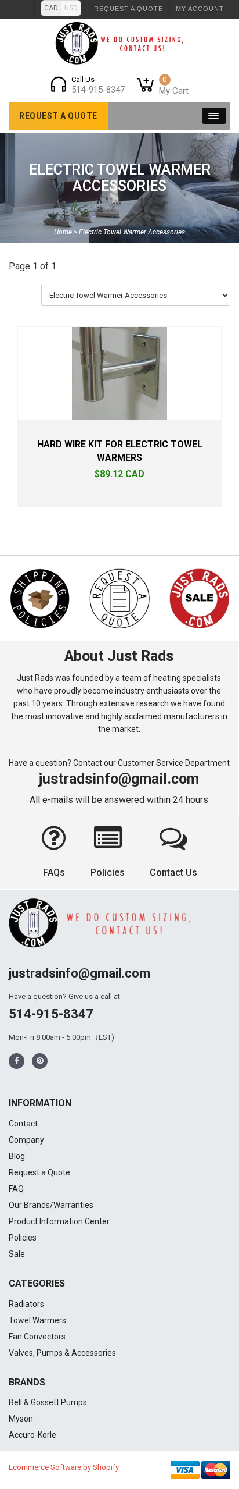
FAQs (54, 872)
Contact (23, 1123)
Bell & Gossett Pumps (48, 1402)
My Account (200, 8)
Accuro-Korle (32, 1435)
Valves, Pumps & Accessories (62, 1352)
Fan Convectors (37, 1336)
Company (26, 1140)
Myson (21, 1418)
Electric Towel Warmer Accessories (120, 177)
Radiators (26, 1304)
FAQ (16, 1188)
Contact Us (173, 872)
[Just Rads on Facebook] (17, 1061)
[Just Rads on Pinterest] (40, 1061)
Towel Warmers (37, 1320)
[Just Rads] (120, 43)
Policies (107, 872)
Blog (17, 1156)
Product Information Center (59, 1221)
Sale (17, 1254)
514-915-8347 (51, 1014)
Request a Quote (128, 8)
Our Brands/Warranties (51, 1205)
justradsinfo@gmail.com (119, 778)
